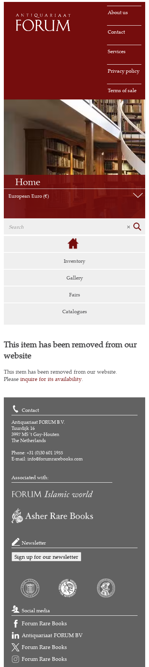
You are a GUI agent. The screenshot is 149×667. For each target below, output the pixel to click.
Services (117, 51)
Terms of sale (122, 90)
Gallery (74, 277)
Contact (116, 31)
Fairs (74, 294)
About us (118, 12)
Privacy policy (123, 70)
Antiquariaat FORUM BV (52, 635)
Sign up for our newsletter (46, 556)
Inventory (74, 260)
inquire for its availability (51, 378)
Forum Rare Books (44, 623)
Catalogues (74, 311)
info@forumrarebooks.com (55, 459)
